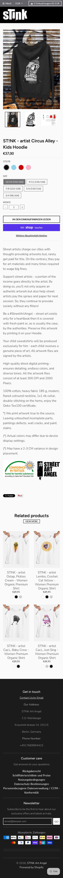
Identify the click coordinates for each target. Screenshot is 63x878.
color (6, 161)
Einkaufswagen (46, 3)
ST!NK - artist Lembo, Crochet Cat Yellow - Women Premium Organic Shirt (47, 580)
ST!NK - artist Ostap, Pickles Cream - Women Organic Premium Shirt (16, 580)
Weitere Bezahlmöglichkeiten (31, 235)
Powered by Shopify (32, 867)
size (5, 176)
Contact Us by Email (31, 698)
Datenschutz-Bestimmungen (31, 784)
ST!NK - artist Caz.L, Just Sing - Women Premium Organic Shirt (47, 652)
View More (31, 521)
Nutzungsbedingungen (31, 779)
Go (56, 821)
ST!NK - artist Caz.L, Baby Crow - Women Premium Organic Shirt (16, 652)
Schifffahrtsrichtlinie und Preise (32, 775)
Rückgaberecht (31, 771)
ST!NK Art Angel (37, 863)
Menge (7, 202)
